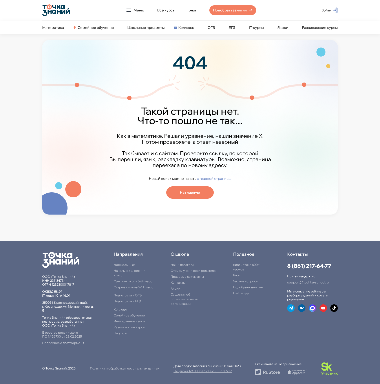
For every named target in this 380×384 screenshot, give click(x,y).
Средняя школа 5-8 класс (133, 281)
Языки (282, 27)
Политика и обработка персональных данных (124, 368)
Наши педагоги (182, 265)
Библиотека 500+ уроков (246, 267)
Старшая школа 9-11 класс (133, 287)
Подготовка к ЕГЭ (127, 301)
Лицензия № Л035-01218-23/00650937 (203, 371)
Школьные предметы (146, 27)
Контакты (178, 283)
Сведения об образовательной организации (184, 299)
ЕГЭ (232, 27)
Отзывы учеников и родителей (194, 271)
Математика (53, 27)
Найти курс (242, 293)
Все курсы (166, 10)
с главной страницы (214, 178)
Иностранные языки (129, 321)
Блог (192, 10)
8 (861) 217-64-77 (309, 266)
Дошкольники (124, 265)
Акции (175, 288)
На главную (190, 192)
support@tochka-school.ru (308, 282)
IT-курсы (256, 27)
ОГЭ (211, 27)
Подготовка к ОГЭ (128, 295)
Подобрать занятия (230, 10)
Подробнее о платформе (61, 343)
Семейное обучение (96, 27)
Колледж (186, 27)
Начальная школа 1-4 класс (130, 273)
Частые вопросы (245, 281)
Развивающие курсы (320, 27)
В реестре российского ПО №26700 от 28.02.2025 (62, 334)
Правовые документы (187, 277)
